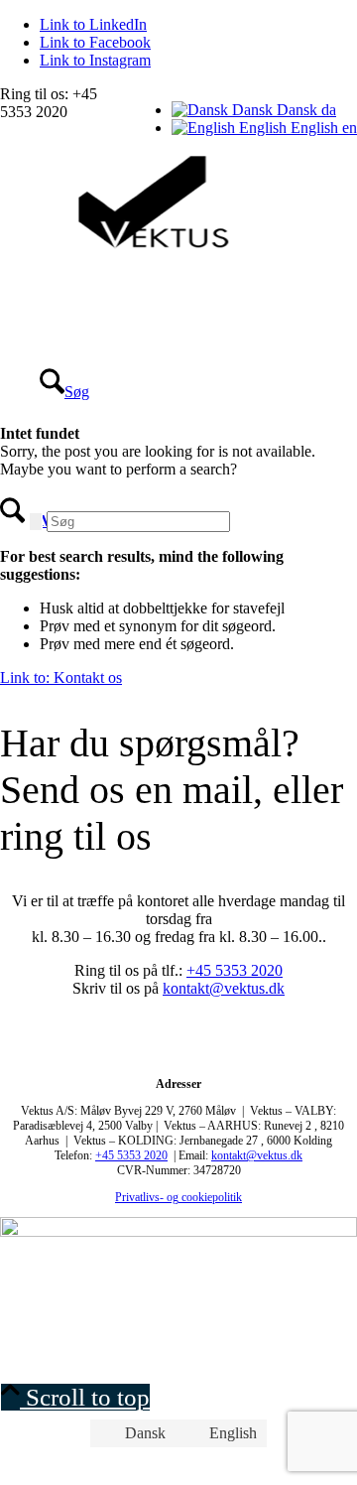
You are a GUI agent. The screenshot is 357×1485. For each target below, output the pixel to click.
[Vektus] (149, 246)
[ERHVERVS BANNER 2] (178, 1231)
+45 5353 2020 (234, 970)
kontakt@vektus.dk (224, 988)
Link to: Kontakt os (61, 677)
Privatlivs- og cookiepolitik (178, 1197)
